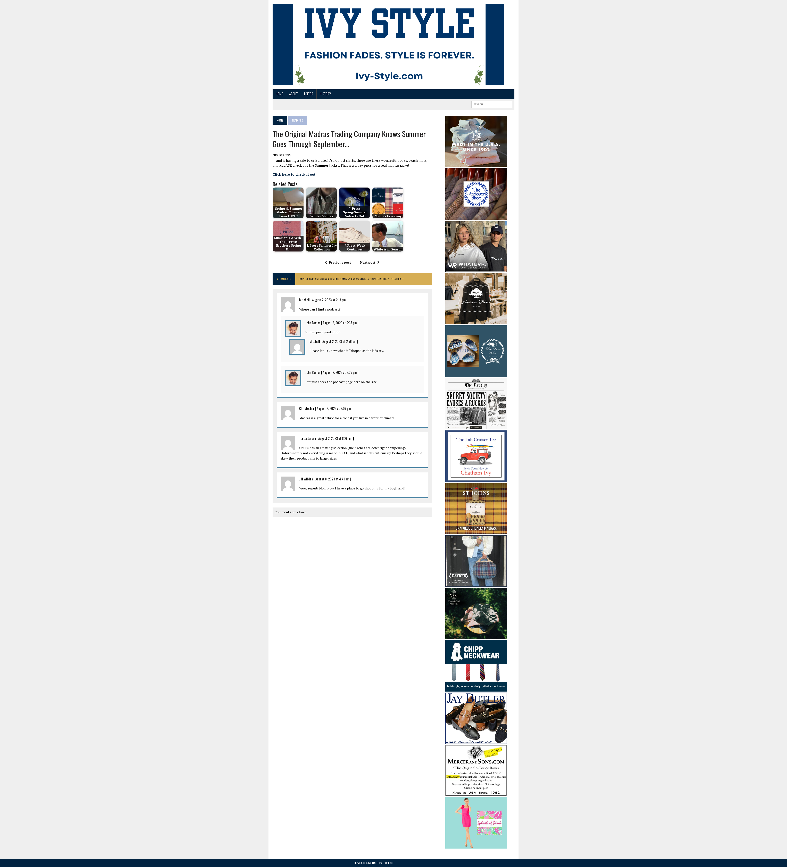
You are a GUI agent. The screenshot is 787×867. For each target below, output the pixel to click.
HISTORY (325, 93)
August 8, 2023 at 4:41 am (332, 479)
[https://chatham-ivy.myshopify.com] (476, 479)
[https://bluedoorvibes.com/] (476, 374)
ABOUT (293, 93)
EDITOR (308, 93)
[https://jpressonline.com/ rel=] (476, 164)
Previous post (340, 262)
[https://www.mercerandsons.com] (476, 793)
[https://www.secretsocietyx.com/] (476, 426)
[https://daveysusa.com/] (476, 584)
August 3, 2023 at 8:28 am (335, 438)
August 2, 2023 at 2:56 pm (339, 341)
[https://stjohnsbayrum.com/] (476, 531)
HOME (279, 93)
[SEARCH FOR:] (491, 103)
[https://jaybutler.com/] (476, 741)
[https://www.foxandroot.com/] (476, 636)
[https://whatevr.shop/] (476, 269)
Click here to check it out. (294, 174)
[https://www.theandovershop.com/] (476, 217)
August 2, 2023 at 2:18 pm (329, 299)
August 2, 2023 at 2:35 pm (340, 322)
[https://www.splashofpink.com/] (476, 846)
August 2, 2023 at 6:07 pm (334, 408)
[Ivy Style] (388, 44)
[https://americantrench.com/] (476, 321)
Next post (367, 262)
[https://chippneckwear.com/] (476, 688)
